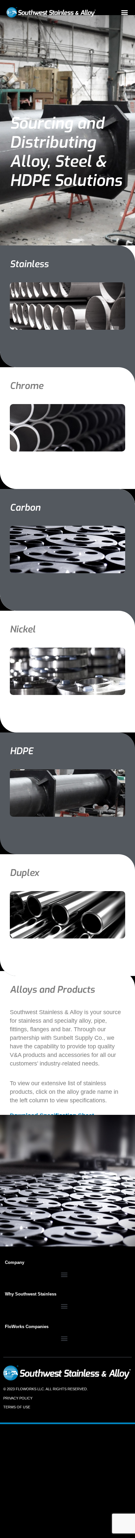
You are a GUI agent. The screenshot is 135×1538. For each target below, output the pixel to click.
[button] (124, 12)
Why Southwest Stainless (30, 1294)
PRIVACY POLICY (17, 1398)
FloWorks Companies (26, 1326)
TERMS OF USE (16, 1407)
